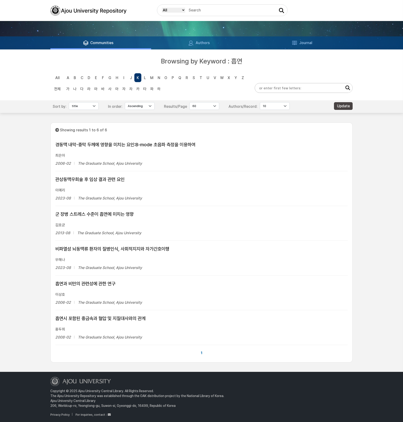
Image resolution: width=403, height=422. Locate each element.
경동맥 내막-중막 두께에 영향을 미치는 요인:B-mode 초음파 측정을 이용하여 (125, 144)
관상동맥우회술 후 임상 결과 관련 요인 (90, 179)
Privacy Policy (60, 414)
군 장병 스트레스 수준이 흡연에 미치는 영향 (94, 214)
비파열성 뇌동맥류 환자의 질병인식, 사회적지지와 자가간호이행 (112, 249)
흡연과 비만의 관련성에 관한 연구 (85, 283)
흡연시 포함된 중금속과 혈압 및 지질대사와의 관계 (100, 318)
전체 (57, 89)
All (57, 78)
